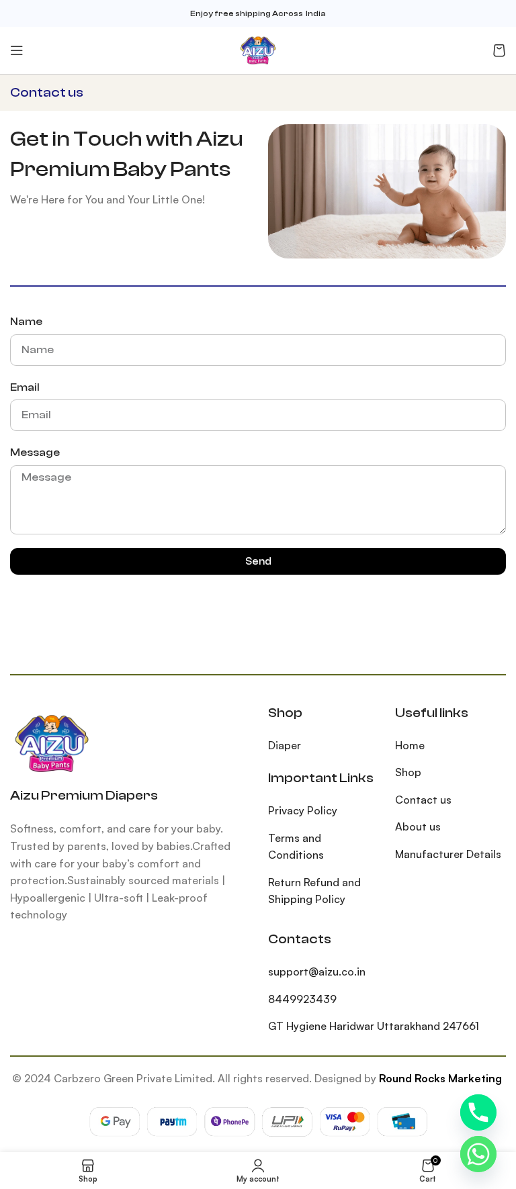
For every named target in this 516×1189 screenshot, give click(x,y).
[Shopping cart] (499, 50)
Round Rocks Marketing (440, 1078)
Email (25, 387)
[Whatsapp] (478, 1154)
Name (26, 322)
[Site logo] (258, 49)
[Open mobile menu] (16, 50)
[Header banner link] (258, 13)
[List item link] (321, 746)
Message (35, 452)
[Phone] (478, 1112)
